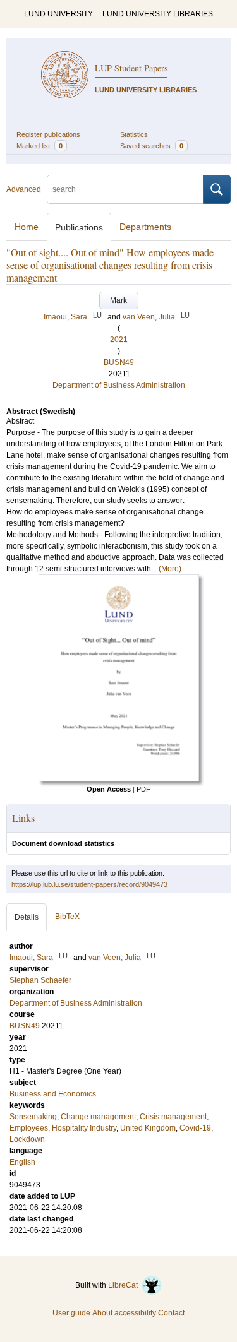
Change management (98, 1116)
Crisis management (173, 1116)
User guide (71, 1313)
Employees (28, 1128)
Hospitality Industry (84, 1128)
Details (27, 917)
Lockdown (27, 1139)
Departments (145, 227)
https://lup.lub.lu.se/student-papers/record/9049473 (89, 884)
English (22, 1162)
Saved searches (151, 146)
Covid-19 (195, 1128)
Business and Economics (52, 1094)
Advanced (23, 189)
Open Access (109, 789)
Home (27, 227)
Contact (171, 1313)
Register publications (48, 134)
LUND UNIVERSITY (58, 13)
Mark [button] (118, 300)
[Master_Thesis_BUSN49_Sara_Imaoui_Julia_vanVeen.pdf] (119, 779)
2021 (119, 339)
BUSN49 (119, 362)
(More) (170, 568)
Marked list (39, 146)
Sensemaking (33, 1116)
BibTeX (67, 916)
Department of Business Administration (118, 385)
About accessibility (124, 1313)
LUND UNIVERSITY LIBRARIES (157, 13)
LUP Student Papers (131, 68)
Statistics (134, 134)
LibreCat (125, 1285)
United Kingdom (148, 1128)
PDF (143, 789)
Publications (79, 227)
